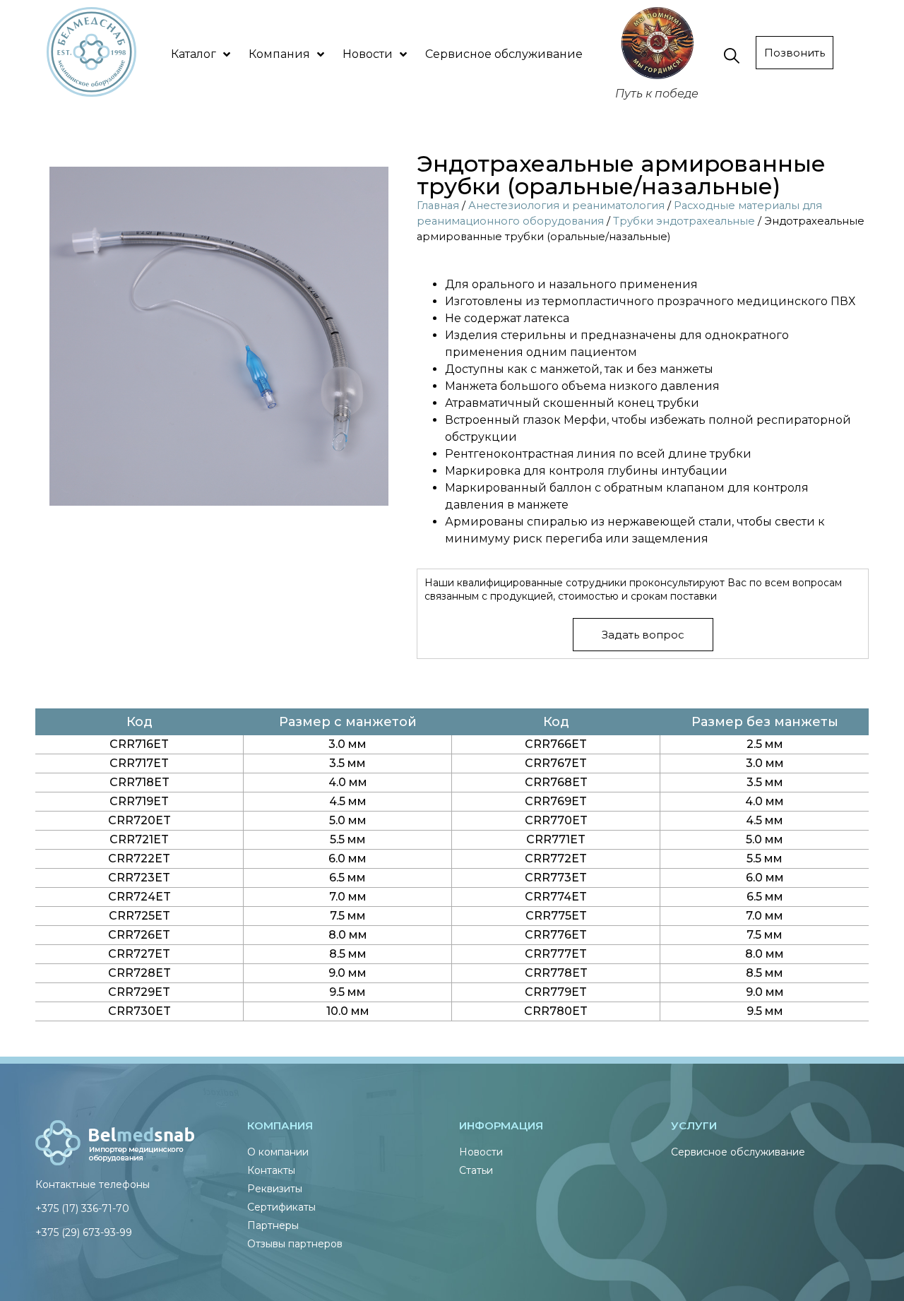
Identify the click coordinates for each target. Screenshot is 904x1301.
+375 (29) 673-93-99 (83, 1232)
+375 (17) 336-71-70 (82, 1208)
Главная (438, 205)
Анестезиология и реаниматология (566, 205)
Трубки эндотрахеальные (684, 221)
